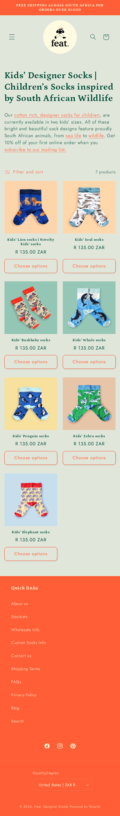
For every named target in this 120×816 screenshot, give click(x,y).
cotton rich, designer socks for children (57, 115)
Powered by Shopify (85, 806)
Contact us (21, 656)
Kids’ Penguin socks (31, 436)
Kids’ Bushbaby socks (31, 340)
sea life (73, 135)
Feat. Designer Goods (51, 806)
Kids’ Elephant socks (31, 532)
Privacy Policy (24, 695)
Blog (15, 708)
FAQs (16, 682)
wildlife (96, 135)
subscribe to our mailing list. (35, 149)
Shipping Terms (25, 669)
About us (19, 604)
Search (17, 721)
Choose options (31, 266)
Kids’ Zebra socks (89, 436)
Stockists (19, 617)
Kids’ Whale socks (89, 340)
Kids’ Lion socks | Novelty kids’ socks (30, 242)
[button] (11, 37)
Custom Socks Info (28, 643)
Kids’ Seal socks (89, 240)
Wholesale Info (25, 630)
